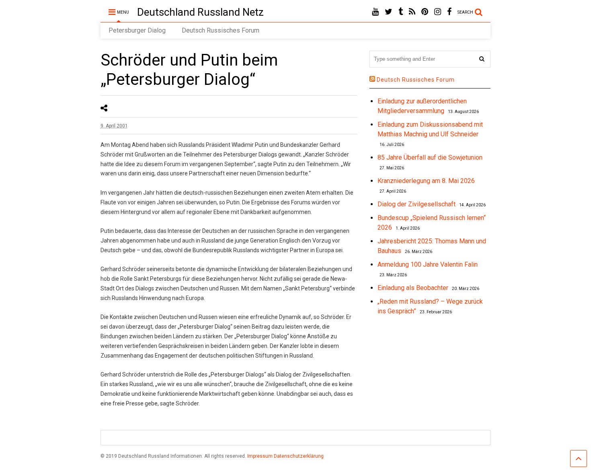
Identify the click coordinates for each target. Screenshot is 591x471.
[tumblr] (400, 12)
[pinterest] (424, 12)
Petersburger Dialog (137, 30)
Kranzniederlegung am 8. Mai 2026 (426, 181)
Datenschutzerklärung (299, 456)
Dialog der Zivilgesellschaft (417, 204)
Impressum (260, 456)
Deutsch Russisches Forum (220, 30)
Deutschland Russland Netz (200, 12)
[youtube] (375, 12)
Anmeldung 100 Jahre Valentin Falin (428, 264)
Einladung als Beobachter (413, 288)
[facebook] (449, 12)
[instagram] (437, 12)
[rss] (412, 12)
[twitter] (388, 12)
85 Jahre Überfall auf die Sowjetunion (430, 157)
